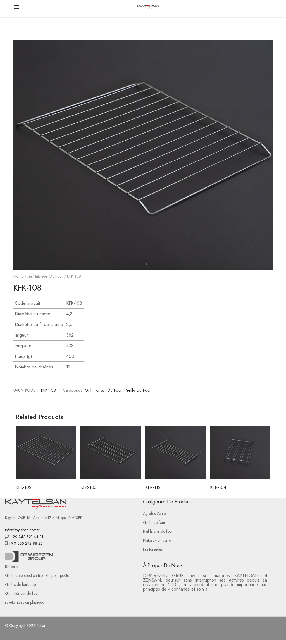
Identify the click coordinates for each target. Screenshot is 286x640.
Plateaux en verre (157, 540)
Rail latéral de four (158, 531)
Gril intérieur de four (45, 276)
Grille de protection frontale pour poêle (37, 575)
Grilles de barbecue (21, 584)
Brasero (11, 566)
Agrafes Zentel (154, 513)
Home (18, 276)
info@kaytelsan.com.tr (22, 530)
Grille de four (138, 390)
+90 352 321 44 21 (26, 536)
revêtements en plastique (24, 602)
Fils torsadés (153, 549)
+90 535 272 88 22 (25, 543)
